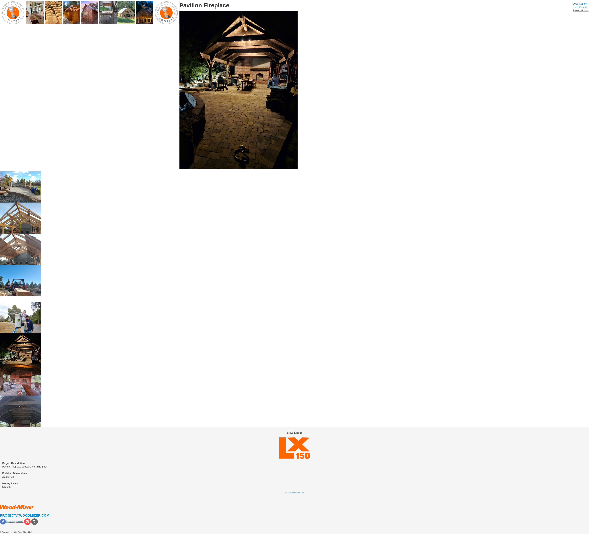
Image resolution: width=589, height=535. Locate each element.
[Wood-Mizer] (17, 507)
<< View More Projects (294, 493)
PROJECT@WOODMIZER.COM (24, 515)
